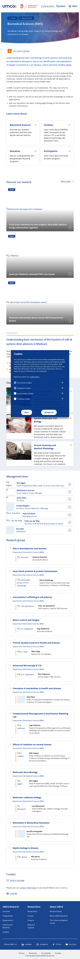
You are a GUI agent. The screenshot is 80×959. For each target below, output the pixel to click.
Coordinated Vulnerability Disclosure (40, 956)
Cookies (58, 953)
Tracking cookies (23, 399)
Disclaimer (33, 953)
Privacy (22, 953)
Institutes (6, 911)
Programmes (8, 916)
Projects (31, 920)
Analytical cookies (24, 388)
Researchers (32, 911)
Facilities (6, 932)
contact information (28, 888)
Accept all (49, 412)
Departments (8, 920)
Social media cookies (25, 393)
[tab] (62, 382)
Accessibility (46, 953)
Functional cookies (24, 383)
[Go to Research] (9, 6)
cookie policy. (34, 377)
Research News (56, 911)
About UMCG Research (59, 916)
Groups (31, 916)
